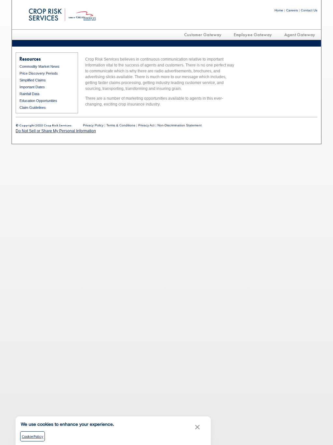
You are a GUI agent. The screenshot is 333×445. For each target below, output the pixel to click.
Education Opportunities (38, 101)
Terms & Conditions (120, 125)
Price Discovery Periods (39, 73)
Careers (292, 10)
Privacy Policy (93, 125)
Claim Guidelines (33, 107)
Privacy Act (146, 125)
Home (278, 10)
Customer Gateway (202, 34)
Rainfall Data (29, 94)
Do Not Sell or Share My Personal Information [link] (56, 131)
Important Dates (32, 87)
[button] (197, 428)
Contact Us (309, 10)
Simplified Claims (33, 80)
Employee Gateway (253, 34)
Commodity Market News (40, 66)
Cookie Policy (32, 436)
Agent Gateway (299, 34)
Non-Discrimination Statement (179, 125)
